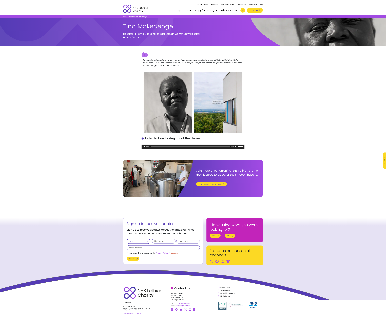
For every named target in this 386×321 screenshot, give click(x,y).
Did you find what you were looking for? (234, 227)
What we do (228, 10)
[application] (193, 147)
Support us (182, 10)
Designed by (131, 313)
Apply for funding (205, 10)
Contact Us (242, 4)
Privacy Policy (162, 253)
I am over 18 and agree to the (153, 253)
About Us (214, 4)
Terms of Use (225, 290)
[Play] (144, 147)
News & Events (202, 4)
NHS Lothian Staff (227, 4)
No (228, 235)
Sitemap (128, 302)
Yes (213, 235)
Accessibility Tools (256, 4)
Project (131, 17)
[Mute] (236, 147)
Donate (253, 10)
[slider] (240, 146)
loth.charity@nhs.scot (182, 306)
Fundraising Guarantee (228, 293)
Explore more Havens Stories (210, 184)
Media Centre (225, 296)
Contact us (182, 288)
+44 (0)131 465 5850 (181, 303)
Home (125, 17)
